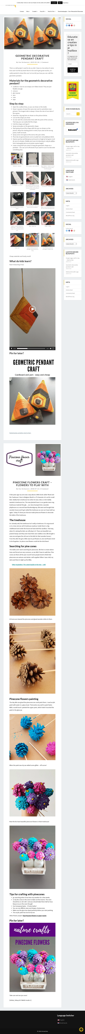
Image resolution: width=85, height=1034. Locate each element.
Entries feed (69, 209)
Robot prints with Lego (72, 160)
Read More (65, 2)
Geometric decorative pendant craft (32, 57)
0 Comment (45, 489)
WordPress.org (70, 215)
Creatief (34, 11)
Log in (67, 205)
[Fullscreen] (53, 348)
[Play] (11, 348)
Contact (22, 11)
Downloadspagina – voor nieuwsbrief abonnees (70, 11)
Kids (27, 11)
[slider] (31, 348)
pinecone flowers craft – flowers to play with (32, 484)
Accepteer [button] (54, 2)
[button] (32, 309)
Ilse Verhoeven (24, 62)
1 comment (45, 62)
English (70, 176)
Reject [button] (60, 2)
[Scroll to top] (81, 1029)
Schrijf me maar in (73, 70)
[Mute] (50, 348)
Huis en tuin (51, 11)
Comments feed (70, 212)
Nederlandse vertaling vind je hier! (20, 433)
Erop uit (42, 11)
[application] (32, 309)
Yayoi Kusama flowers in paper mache (34, 916)
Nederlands (71, 180)
